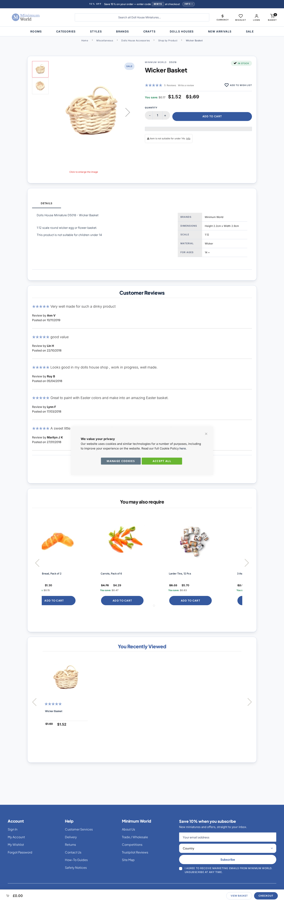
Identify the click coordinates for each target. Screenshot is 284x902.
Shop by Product (167, 40)
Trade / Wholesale (135, 837)
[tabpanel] (142, 238)
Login (256, 20)
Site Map (128, 860)
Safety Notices (76, 867)
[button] (223, 17)
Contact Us (73, 852)
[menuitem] (36, 31)
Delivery (71, 837)
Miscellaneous (104, 40)
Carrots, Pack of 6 (56, 573)
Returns (70, 844)
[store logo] (37, 17)
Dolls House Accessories (135, 40)
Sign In (12, 829)
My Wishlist (16, 844)
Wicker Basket (53, 711)
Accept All (162, 461)
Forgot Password (20, 852)
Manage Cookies (121, 461)
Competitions (132, 844)
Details (46, 203)
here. (183, 448)
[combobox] (142, 17)
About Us (128, 829)
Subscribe (227, 859)
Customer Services (79, 829)
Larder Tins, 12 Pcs (125, 573)
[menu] (142, 31)
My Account (16, 837)
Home (84, 40)
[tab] (46, 203)
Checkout (265, 895)
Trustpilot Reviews (135, 852)
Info (187, 4)
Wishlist (240, 20)
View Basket (239, 895)
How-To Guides (76, 860)
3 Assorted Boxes (192, 573)
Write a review (186, 85)
